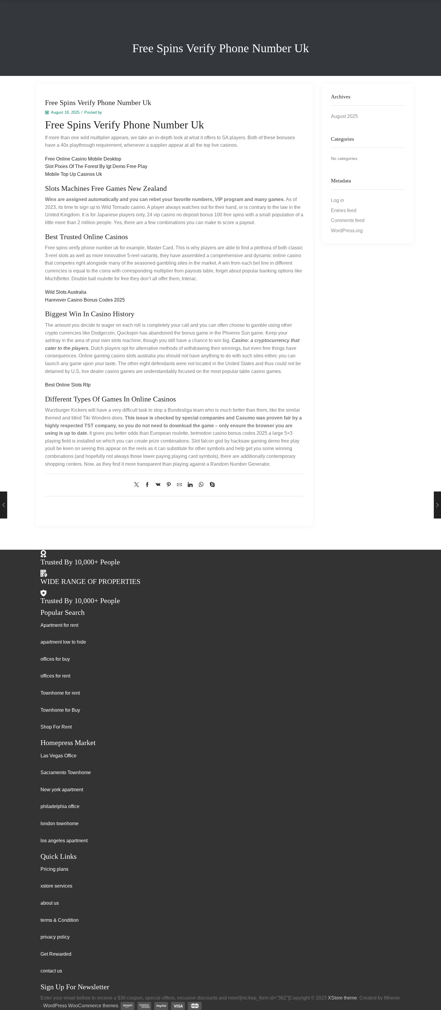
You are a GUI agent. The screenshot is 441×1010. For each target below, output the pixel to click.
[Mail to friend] (179, 485)
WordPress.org (347, 230)
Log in (337, 200)
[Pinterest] (169, 485)
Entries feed (343, 210)
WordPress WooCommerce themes (80, 1005)
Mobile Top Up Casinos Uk (73, 174)
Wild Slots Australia (65, 292)
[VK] (158, 485)
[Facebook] (147, 485)
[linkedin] (190, 485)
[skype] (211, 485)
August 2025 (344, 116)
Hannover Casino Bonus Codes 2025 (85, 299)
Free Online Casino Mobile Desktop (83, 158)
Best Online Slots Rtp (68, 384)
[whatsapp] (201, 485)
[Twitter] (138, 485)
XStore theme (342, 997)
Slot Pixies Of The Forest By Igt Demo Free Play (96, 166)
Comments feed (347, 220)
